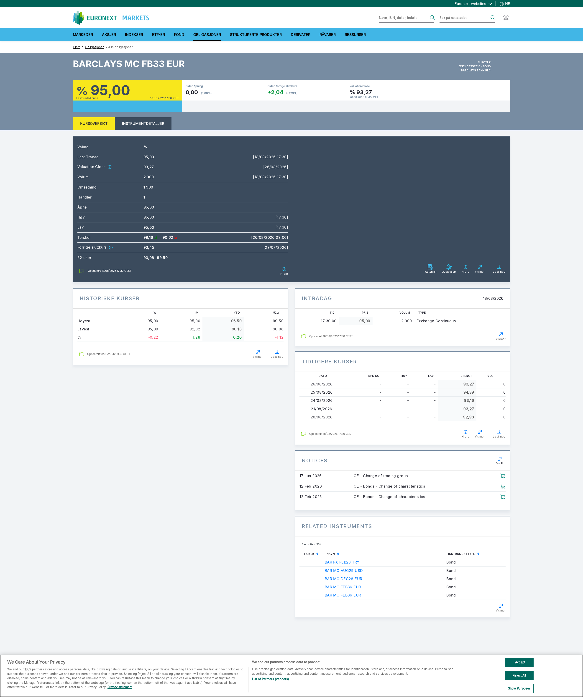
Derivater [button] (300, 34)
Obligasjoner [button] (207, 34)
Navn (331, 554)
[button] (109, 167)
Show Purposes (519, 688)
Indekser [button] (134, 34)
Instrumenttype (461, 554)
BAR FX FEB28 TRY (342, 562)
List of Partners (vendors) (270, 679)
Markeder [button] (83, 34)
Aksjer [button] (109, 34)
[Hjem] (111, 18)
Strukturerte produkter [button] (256, 34)
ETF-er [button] (158, 34)
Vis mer (258, 356)
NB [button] (507, 3)
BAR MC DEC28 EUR (343, 578)
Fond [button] (179, 34)
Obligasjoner (94, 47)
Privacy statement (119, 687)
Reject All (519, 675)
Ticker (309, 554)
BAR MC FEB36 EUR (343, 587)
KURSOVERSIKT (93, 123)
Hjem (76, 47)
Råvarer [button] (328, 34)
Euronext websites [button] (471, 3)
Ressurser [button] (355, 34)
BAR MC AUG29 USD (344, 570)
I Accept (519, 662)
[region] (291, 676)
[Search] (432, 17)
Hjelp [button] (465, 436)
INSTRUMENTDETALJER (143, 123)
